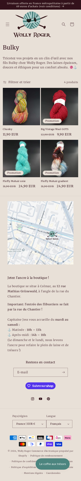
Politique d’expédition (23, 467)
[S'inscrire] (63, 372)
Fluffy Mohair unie (14, 181)
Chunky (7, 129)
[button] (7, 24)
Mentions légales (33, 473)
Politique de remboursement (46, 455)
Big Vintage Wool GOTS (55, 129)
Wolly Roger (24, 451)
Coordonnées (53, 473)
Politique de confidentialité (27, 461)
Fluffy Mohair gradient (54, 181)
